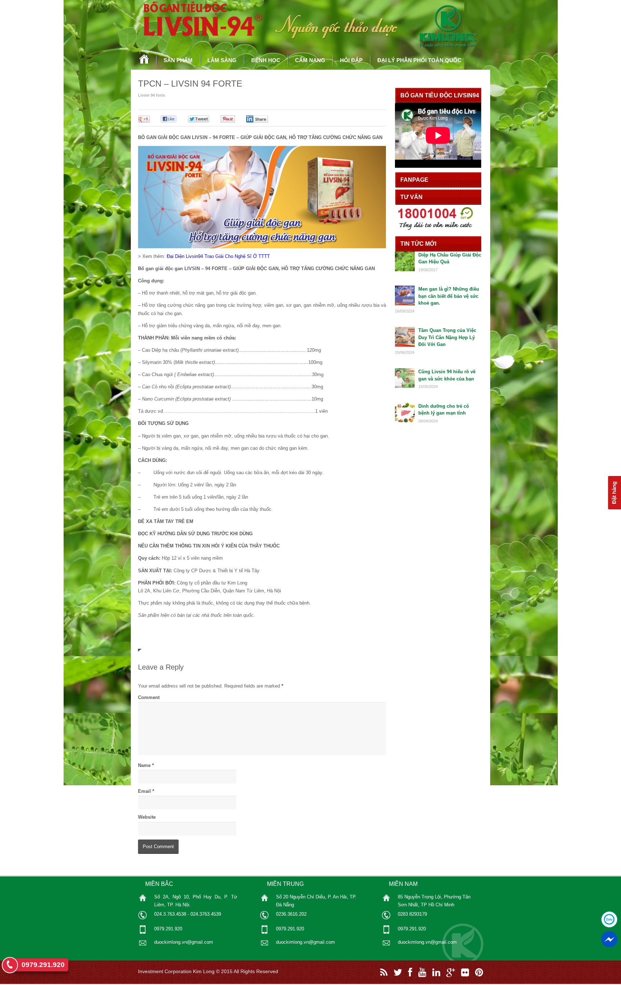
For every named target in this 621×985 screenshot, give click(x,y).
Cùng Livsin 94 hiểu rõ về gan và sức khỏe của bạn (446, 375)
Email (144, 791)
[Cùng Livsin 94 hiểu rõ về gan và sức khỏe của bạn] (405, 386)
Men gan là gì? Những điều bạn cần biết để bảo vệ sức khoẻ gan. (448, 296)
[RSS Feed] (383, 972)
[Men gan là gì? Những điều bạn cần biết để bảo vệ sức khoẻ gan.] (405, 303)
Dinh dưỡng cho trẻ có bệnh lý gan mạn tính (443, 409)
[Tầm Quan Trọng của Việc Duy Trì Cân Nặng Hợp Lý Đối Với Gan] (405, 345)
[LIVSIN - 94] (144, 64)
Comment (149, 697)
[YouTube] (422, 972)
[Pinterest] (479, 972)
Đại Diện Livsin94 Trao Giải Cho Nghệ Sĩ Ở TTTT (218, 256)
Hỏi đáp (351, 60)
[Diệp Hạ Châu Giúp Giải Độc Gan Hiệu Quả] (405, 269)
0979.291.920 (43, 964)
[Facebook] (410, 972)
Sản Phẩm (178, 60)
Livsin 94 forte (151, 95)
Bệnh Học (265, 60)
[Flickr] (465, 972)
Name (144, 765)
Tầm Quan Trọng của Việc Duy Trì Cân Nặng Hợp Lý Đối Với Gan (447, 337)
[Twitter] (398, 972)
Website (147, 817)
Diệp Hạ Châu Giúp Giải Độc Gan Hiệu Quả (449, 258)
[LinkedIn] (436, 972)
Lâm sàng (221, 60)
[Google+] (450, 972)
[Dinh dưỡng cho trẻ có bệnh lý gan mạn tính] (405, 421)
